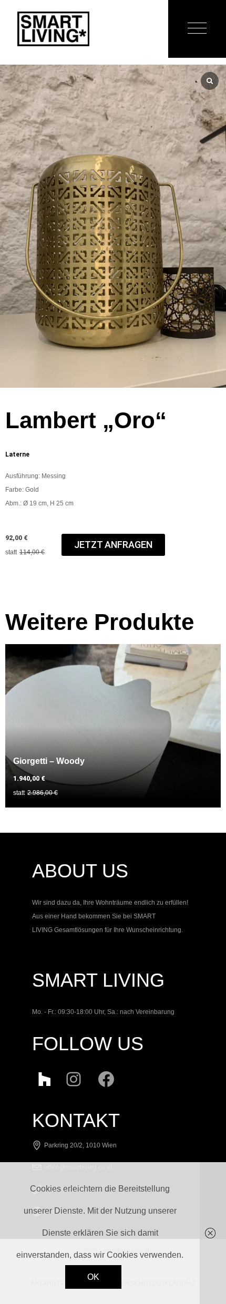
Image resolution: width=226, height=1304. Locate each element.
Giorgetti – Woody (49, 761)
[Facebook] (106, 1077)
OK (93, 1276)
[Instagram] (73, 1077)
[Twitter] (41, 1077)
